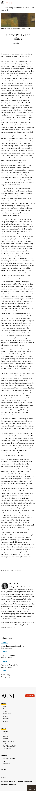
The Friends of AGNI (9, 746)
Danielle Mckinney (5, 28)
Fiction (5, 711)
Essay (13, 43)
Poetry (5, 706)
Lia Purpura (21, 43)
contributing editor (24, 616)
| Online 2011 (18, 570)
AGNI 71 (5, 652)
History (5, 731)
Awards (5, 736)
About (3, 728)
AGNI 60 (5, 671)
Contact (4, 756)
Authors (5, 734)
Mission (5, 739)
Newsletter (6, 764)
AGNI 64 (5, 661)
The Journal (7, 748)
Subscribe (5, 769)
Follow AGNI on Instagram (24, 781)
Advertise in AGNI (9, 759)
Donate (30, 696)
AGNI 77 (5, 642)
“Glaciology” (17, 622)
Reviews (5, 716)
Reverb (5, 721)
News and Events (8, 741)
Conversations (7, 714)
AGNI (7, 696)
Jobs (4, 761)
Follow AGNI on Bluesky (8, 781)
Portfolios (6, 719)
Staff (4, 743)
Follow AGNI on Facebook (8, 784)
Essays (5, 709)
